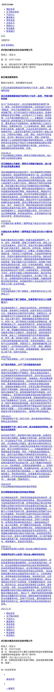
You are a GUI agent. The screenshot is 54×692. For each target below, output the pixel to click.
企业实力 (10, 23)
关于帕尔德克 (12, 12)
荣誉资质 (10, 20)
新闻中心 (10, 26)
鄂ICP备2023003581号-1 (20, 657)
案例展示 (10, 17)
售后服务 (10, 28)
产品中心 (10, 15)
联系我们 (10, 31)
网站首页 (10, 9)
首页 (3, 45)
